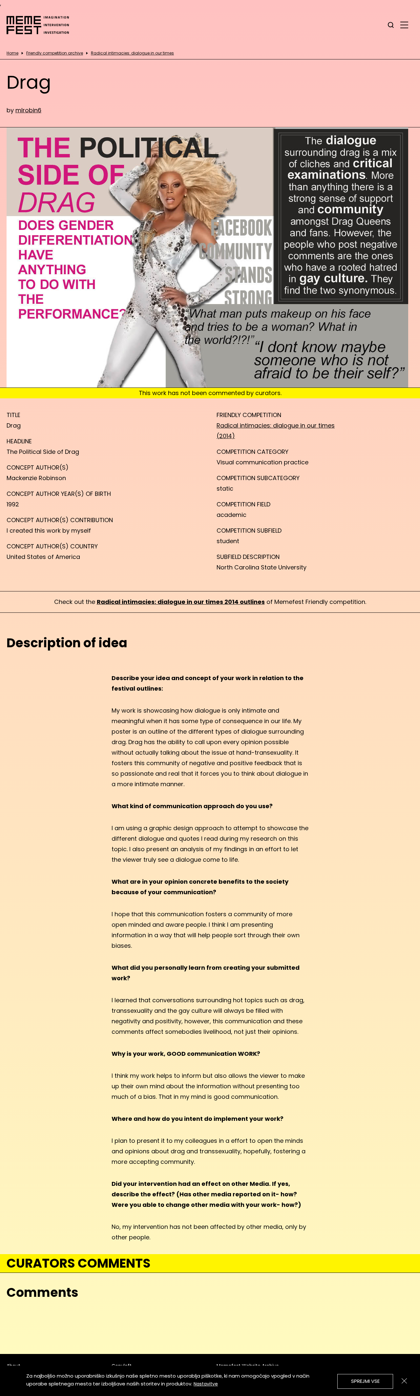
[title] (391, 25)
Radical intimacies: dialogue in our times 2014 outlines (181, 602)
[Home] (41, 25)
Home (12, 53)
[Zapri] (404, 1380)
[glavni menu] (404, 24)
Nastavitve (206, 1384)
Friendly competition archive (54, 53)
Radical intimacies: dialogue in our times (132, 53)
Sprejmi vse (365, 1381)
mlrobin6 (28, 110)
